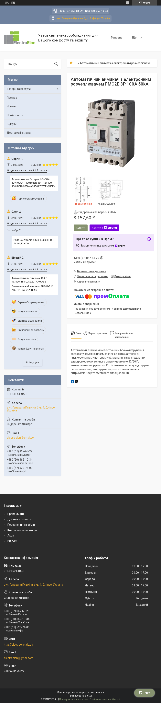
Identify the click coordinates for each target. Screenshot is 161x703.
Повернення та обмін (21, 524)
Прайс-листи (15, 115)
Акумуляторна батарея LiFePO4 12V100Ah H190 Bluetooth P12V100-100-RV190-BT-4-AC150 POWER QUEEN (33, 183)
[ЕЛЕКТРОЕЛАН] (19, 37)
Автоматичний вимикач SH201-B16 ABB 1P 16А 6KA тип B (32, 288)
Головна (116, 37)
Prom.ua (99, 692)
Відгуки (11, 123)
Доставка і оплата (19, 132)
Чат (147, 692)
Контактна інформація (22, 530)
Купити (80, 227)
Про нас (12, 97)
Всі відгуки (32, 362)
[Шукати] (56, 64)
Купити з (97, 227)
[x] (76, 382)
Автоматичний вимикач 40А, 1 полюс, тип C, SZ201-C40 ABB (30, 280)
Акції (10, 535)
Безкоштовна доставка (91, 271)
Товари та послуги (19, 88)
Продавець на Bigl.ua (80, 695)
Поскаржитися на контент (73, 699)
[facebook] (72, 382)
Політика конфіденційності (105, 699)
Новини (11, 106)
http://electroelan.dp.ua (18, 644)
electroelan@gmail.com (21, 437)
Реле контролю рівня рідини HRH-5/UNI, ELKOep (34, 241)
